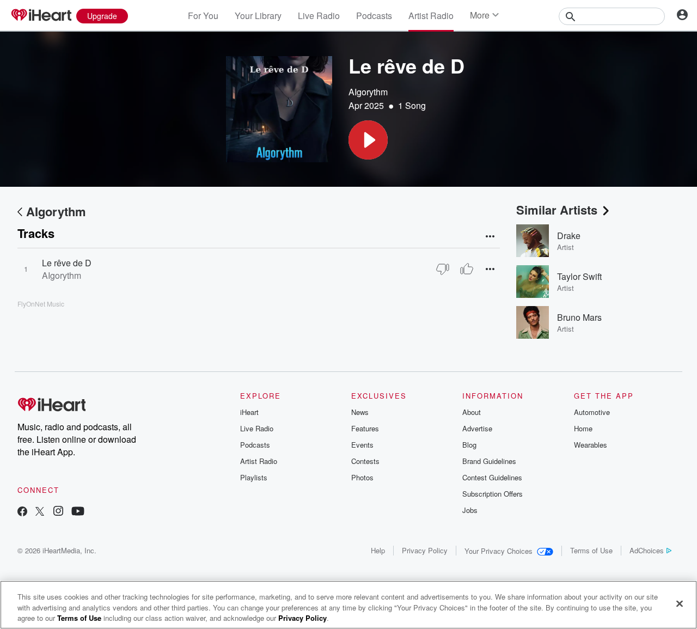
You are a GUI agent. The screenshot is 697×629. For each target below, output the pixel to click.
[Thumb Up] (466, 269)
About (471, 412)
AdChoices (646, 550)
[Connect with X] (39, 512)
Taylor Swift (579, 276)
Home (583, 428)
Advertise (477, 428)
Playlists (253, 477)
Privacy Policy (425, 550)
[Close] (680, 603)
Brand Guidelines (489, 461)
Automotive (592, 412)
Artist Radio (431, 15)
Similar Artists (556, 209)
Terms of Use (591, 550)
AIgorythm (368, 92)
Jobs (470, 510)
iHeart (249, 412)
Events (362, 444)
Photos (362, 477)
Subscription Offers (492, 493)
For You (203, 15)
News (360, 412)
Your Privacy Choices (498, 551)
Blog (469, 444)
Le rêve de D (66, 263)
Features (365, 428)
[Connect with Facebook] (22, 512)
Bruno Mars (579, 317)
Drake (568, 235)
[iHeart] (41, 16)
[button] (368, 140)
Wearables (590, 444)
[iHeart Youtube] (77, 512)
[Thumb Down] (443, 269)
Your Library (258, 15)
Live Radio (319, 15)
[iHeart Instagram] (58, 512)
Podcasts (374, 15)
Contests (365, 461)
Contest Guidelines (492, 477)
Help (378, 550)
